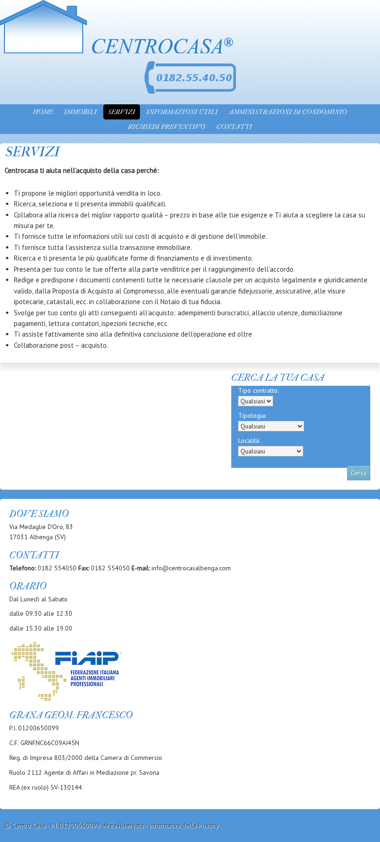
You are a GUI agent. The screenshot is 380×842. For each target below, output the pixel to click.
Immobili (80, 112)
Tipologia (252, 415)
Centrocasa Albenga (123, 11)
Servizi (121, 112)
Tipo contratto (258, 390)
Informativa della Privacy (183, 825)
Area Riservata (123, 825)
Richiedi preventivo (166, 127)
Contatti (234, 127)
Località (249, 440)
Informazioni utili (182, 112)
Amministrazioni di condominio (288, 112)
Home (43, 112)
